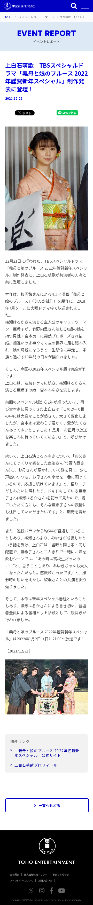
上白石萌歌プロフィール (35, 765)
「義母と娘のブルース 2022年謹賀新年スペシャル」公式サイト (46, 753)
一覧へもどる (49, 805)
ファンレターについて (21, 880)
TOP (7, 17)
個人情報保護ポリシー (35, 874)
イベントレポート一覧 (33, 17)
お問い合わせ (45, 880)
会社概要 (14, 874)
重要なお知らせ (60, 874)
